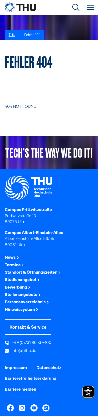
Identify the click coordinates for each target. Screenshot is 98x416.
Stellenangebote (21, 294)
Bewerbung (16, 287)
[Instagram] (22, 408)
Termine (13, 264)
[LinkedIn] (45, 408)
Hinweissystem (20, 309)
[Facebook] (10, 408)
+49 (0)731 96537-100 (31, 342)
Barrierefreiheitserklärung (30, 378)
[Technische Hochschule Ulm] (49, 188)
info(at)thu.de (23, 350)
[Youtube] (34, 408)
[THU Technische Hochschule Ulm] (20, 7)
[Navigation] (90, 7)
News (10, 257)
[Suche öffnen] (76, 7)
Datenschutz (48, 367)
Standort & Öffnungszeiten (31, 272)
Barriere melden (20, 389)
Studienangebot (21, 279)
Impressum (16, 367)
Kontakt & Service (28, 327)
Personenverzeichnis (25, 301)
